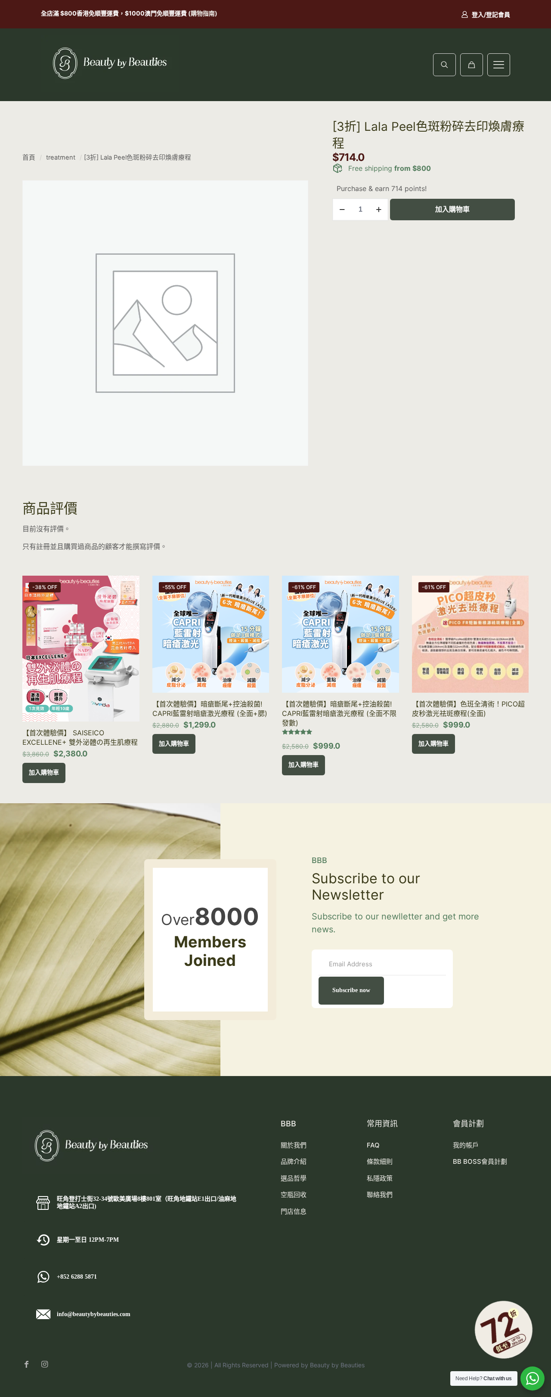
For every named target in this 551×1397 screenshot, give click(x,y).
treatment (60, 157)
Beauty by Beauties (337, 1365)
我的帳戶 (466, 1145)
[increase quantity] (378, 209)
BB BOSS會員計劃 (480, 1161)
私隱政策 (380, 1178)
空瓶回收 (293, 1194)
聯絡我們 (380, 1194)
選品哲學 (293, 1178)
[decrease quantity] (342, 209)
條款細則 (380, 1161)
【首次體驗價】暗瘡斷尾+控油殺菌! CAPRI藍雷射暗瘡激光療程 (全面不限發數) (339, 713)
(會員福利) (155, 13)
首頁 (28, 157)
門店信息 (293, 1211)
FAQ (373, 1145)
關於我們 (293, 1145)
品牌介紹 (293, 1161)
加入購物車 (452, 209)
